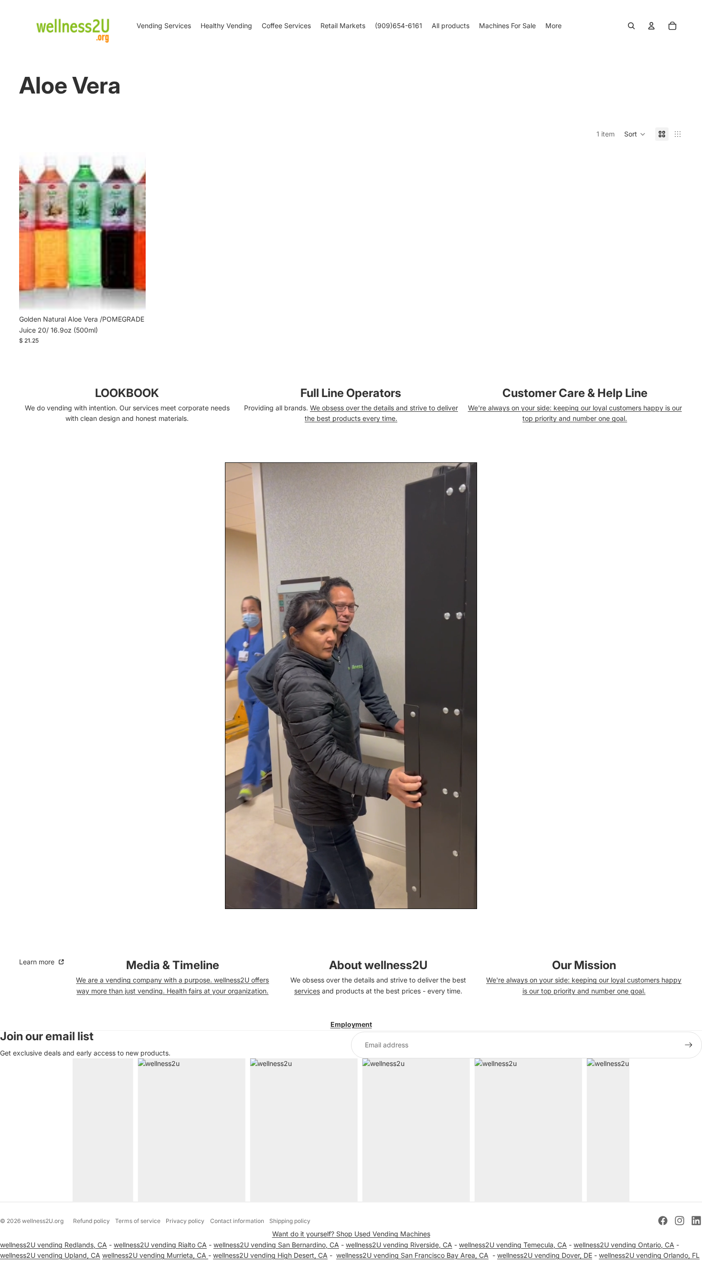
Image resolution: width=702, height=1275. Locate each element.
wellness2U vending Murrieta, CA (155, 1255)
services (307, 991)
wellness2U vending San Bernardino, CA (276, 1245)
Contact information (237, 1220)
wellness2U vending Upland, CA (50, 1255)
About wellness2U (378, 965)
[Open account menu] (651, 25)
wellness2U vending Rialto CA (160, 1245)
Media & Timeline (172, 965)
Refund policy (91, 1220)
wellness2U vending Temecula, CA (513, 1245)
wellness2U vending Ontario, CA (624, 1245)
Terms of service (137, 1220)
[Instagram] (679, 1220)
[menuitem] (553, 26)
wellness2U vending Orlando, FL (649, 1255)
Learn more (37, 962)
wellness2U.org (43, 1220)
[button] (635, 134)
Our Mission (584, 965)
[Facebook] (663, 1220)
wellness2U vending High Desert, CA (270, 1255)
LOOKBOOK (127, 393)
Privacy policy (185, 1220)
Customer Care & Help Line (575, 393)
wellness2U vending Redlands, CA (53, 1245)
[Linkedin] (696, 1220)
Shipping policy (289, 1220)
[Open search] (631, 25)
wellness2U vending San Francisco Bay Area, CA (412, 1255)
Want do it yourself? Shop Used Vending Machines (351, 1234)
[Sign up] (689, 1045)
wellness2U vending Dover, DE (544, 1255)
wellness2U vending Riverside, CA (399, 1245)
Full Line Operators (350, 393)
